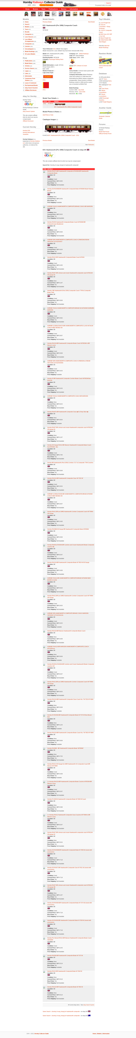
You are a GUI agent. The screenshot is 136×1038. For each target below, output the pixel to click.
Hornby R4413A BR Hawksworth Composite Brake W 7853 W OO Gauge (68, 562)
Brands (27, 32)
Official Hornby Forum (105, 133)
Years (43, 9)
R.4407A (50, 103)
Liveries (27, 46)
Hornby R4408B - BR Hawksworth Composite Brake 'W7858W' (65, 748)
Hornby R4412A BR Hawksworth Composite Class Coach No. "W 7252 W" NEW (70, 699)
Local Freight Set (105, 23)
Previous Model (47, 22)
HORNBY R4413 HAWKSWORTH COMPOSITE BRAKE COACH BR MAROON (70, 206)
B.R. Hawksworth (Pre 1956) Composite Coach (67, 107)
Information (74, 9)
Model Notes (29, 63)
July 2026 (81, 90)
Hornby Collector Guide (42, 1033)
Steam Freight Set (105, 38)
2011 (54, 49)
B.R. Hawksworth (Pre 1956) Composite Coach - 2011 (63, 135)
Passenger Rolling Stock (56, 59)
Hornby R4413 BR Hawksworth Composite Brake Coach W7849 (65, 257)
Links (26, 73)
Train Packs (104, 88)
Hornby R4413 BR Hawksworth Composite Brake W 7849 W (64, 971)
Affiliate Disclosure (31, 90)
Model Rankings (30, 51)
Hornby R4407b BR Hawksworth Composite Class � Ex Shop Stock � (67, 412)
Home (27, 9)
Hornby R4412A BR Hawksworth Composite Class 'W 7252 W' (65, 478)
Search (27, 24)
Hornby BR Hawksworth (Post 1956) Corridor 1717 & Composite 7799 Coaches (70, 462)
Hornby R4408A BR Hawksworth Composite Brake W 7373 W (65, 955)
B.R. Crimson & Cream (80, 65)
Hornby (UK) (26, 130)
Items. (110, 81)
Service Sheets (29, 68)
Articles (27, 66)
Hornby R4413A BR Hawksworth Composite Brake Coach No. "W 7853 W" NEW (70, 732)
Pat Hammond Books (31, 85)
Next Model (91, 22)
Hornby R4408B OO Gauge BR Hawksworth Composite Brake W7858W (68, 529)
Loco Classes (29, 37)
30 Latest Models (30, 54)
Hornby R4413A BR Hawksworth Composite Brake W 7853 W (65, 987)
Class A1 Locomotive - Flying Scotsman (104, 26)
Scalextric (25, 134)
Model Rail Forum (104, 131)
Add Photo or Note (48, 115)
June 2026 (82, 92)
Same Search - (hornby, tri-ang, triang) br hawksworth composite (61, 1011)
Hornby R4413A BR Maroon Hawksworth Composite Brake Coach (66, 631)
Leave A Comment (30, 83)
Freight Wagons (107, 102)
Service (63, 9)
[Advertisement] (68, 1024)
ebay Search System (31, 88)
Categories (28, 34)
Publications (53, 9)
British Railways (84, 53)
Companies (28, 44)
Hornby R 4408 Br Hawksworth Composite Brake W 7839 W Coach (66, 799)
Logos (27, 71)
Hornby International (29, 132)
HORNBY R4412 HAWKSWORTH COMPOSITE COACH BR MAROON (67, 396)
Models (35, 9)
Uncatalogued (29, 49)
